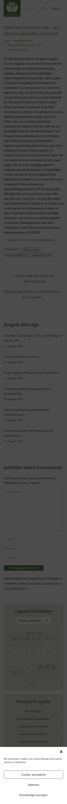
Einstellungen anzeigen (33, 795)
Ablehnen (33, 784)
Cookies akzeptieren (33, 774)
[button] (61, 752)
